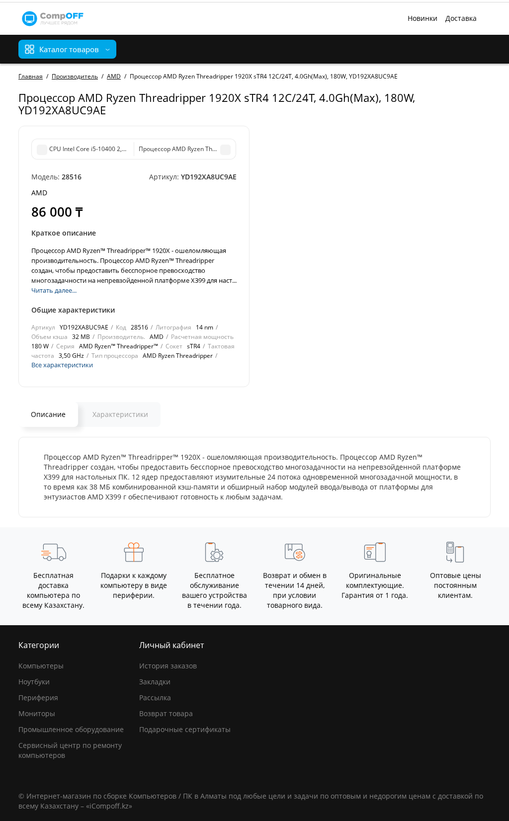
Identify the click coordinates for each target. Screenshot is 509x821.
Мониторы (36, 713)
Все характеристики (62, 364)
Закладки (154, 681)
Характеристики (120, 414)
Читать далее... (54, 290)
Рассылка (155, 697)
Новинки (422, 18)
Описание (48, 414)
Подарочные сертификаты (185, 729)
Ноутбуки (34, 681)
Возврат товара (166, 713)
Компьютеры (41, 665)
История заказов (168, 665)
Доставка (461, 18)
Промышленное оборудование (71, 729)
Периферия (38, 697)
